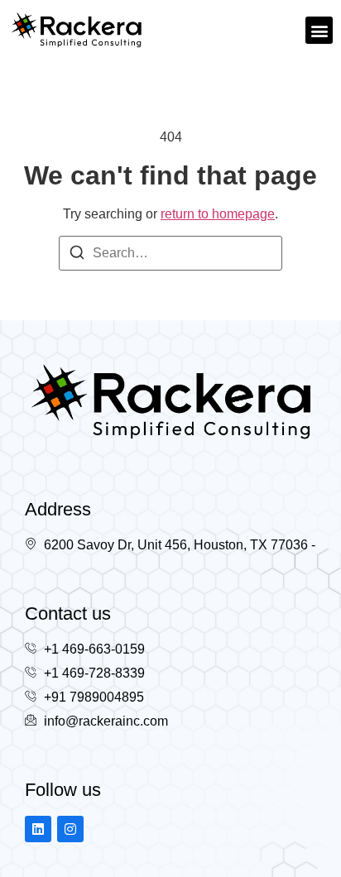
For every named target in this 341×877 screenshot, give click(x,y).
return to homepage (218, 214)
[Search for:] (170, 253)
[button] (319, 30)
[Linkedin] (38, 829)
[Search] (76, 255)
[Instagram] (70, 829)
